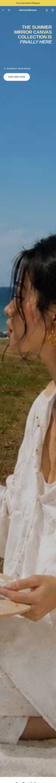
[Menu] (3, 10)
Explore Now (16, 77)
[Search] (9, 10)
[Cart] (53, 10)
